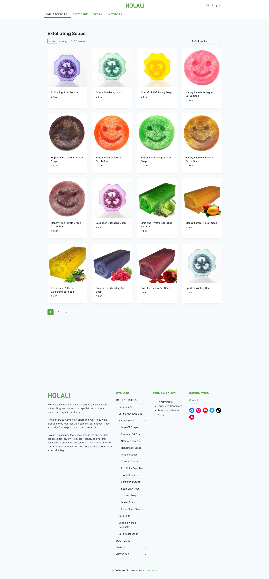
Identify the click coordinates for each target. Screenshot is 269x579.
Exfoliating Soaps (130, 481)
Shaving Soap (128, 495)
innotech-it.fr (150, 570)
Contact (193, 400)
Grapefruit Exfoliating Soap (156, 92)
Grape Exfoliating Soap (109, 92)
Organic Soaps (129, 454)
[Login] (212, 6)
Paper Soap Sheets (132, 509)
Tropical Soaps (129, 475)
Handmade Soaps (131, 447)
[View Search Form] (207, 5)
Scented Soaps (129, 461)
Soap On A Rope (130, 488)
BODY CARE (80, 14)
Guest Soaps (128, 502)
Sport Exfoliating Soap (198, 288)
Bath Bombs (125, 407)
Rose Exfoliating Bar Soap (155, 288)
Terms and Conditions (169, 406)
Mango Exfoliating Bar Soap (201, 223)
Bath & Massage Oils (130, 413)
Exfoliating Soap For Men (65, 92)
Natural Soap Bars (131, 441)
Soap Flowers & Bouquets (127, 525)
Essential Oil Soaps (131, 434)
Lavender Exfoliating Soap (111, 223)
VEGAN (97, 14)
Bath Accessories (128, 533)
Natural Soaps (127, 420)
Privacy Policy (165, 401)
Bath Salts (124, 516)
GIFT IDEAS (115, 14)
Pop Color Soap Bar (132, 468)
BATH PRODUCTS (56, 14)
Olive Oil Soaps (129, 427)
